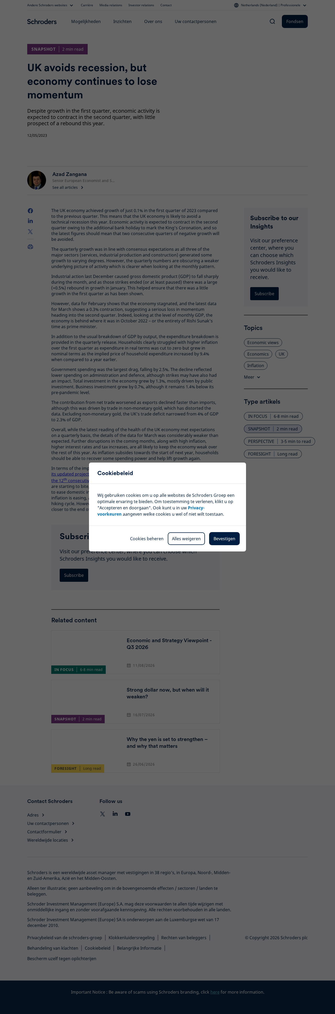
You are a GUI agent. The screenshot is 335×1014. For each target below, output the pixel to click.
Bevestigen (224, 539)
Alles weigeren (186, 539)
